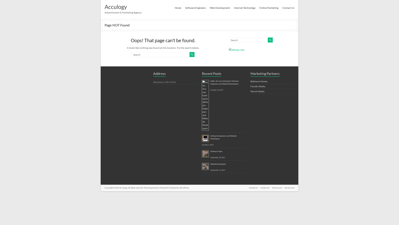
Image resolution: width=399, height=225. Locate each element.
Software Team (216, 151)
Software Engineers (195, 7)
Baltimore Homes (258, 81)
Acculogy (116, 6)
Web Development (220, 7)
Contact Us (288, 7)
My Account (277, 188)
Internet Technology (244, 7)
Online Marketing (268, 7)
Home (178, 7)
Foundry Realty (257, 86)
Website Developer (218, 164)
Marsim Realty (257, 91)
